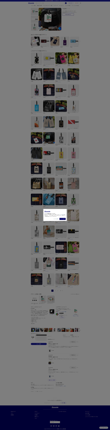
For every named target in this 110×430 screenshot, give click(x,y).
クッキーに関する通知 (62, 214)
